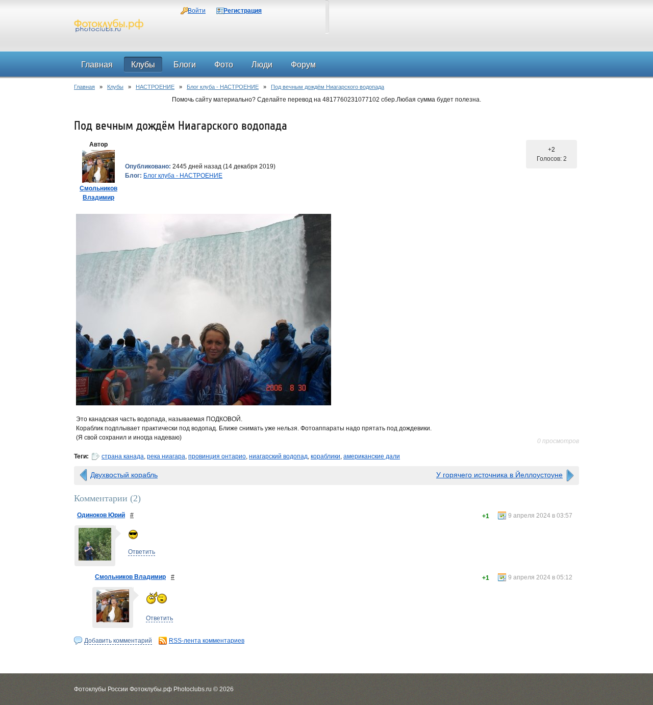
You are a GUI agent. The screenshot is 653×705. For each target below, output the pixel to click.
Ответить (141, 551)
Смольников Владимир (130, 576)
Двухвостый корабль (124, 475)
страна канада (123, 456)
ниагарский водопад (278, 456)
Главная (84, 87)
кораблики (325, 456)
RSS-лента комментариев (206, 640)
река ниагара (166, 456)
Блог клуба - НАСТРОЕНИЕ (223, 87)
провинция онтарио (217, 456)
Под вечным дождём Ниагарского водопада (327, 87)
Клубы (115, 87)
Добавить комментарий (118, 640)
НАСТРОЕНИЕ (155, 87)
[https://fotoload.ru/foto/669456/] (326, 309)
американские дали (371, 456)
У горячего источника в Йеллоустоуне (499, 475)
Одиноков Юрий (101, 515)
